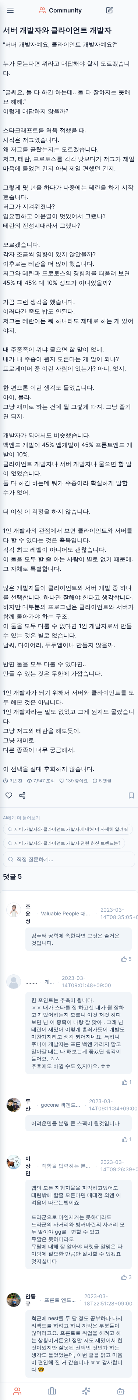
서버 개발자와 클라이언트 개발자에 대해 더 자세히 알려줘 (71, 829)
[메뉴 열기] (10, 10)
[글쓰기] (109, 10)
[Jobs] (52, 1391)
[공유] (22, 795)
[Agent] (120, 1391)
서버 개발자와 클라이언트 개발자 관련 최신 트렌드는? (67, 843)
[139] (9, 795)
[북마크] (131, 795)
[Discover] (86, 1391)
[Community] (17, 1391)
